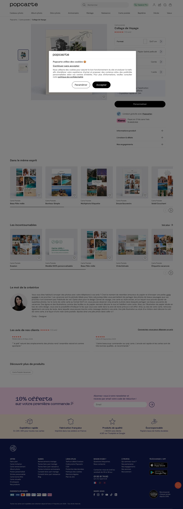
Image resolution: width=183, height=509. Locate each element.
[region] (92, 71)
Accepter (101, 84)
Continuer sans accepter (66, 66)
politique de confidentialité (70, 77)
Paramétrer (81, 84)
